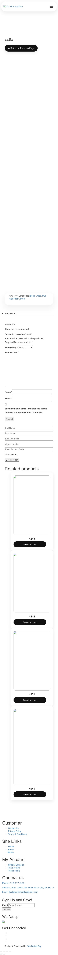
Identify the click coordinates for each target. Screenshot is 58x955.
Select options (29, 544)
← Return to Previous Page (21, 48)
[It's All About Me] (13, 6)
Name (8, 392)
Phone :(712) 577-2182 (13, 882)
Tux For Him (14, 867)
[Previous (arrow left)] (1, 954)
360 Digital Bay (34, 946)
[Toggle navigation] (51, 6)
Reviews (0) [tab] (10, 313)
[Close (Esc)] (10, 951)
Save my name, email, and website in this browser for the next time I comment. (26, 410)
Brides (11, 849)
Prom (22, 298)
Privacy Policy (14, 831)
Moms (11, 852)
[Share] (7, 951)
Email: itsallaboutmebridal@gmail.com (20, 891)
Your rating (11, 347)
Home (11, 846)
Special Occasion (16, 864)
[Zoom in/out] (1, 951)
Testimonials (14, 870)
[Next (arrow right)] (4, 954)
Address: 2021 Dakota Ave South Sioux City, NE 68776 (28, 887)
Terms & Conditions (17, 834)
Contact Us (13, 828)
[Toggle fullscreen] (4, 951)
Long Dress (35, 295)
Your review (12, 352)
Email (8, 398)
